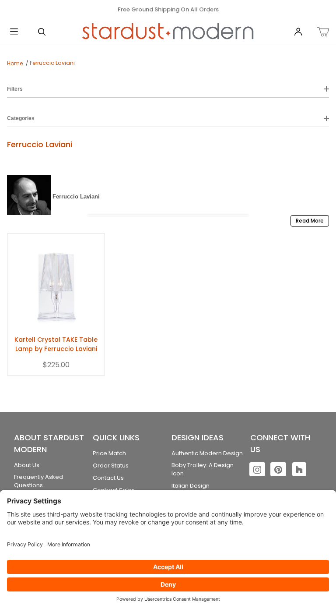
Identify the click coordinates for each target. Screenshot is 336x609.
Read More (310, 220)
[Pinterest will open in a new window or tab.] (278, 469)
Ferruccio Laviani (52, 63)
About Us (26, 465)
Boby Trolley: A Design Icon (203, 469)
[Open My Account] (298, 32)
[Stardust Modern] (168, 31)
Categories (21, 118)
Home (15, 63)
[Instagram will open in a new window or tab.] (257, 469)
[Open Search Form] (42, 32)
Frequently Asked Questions (38, 481)
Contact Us (108, 478)
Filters (15, 89)
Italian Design (191, 486)
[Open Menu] (14, 32)
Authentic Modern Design (207, 453)
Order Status (111, 465)
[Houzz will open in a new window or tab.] (299, 469)
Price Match (109, 453)
